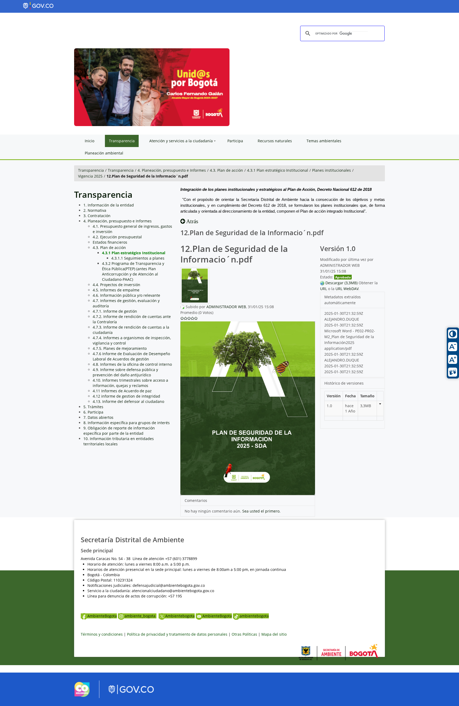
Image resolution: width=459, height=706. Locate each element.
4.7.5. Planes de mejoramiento (120, 348)
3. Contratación (96, 215)
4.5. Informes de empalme (116, 289)
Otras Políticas (244, 634)
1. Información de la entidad (108, 205)
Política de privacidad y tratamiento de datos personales (177, 634)
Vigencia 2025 (90, 176)
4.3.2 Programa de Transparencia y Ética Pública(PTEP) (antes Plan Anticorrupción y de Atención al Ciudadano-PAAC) (133, 271)
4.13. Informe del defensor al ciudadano (128, 401)
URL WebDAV (346, 288)
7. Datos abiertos (98, 417)
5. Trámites (93, 406)
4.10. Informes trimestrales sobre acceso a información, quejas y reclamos (130, 383)
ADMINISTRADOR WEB (226, 306)
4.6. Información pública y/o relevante (126, 295)
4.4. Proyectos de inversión (116, 284)
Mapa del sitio (274, 634)
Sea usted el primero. (261, 511)
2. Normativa (94, 210)
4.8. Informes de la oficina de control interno (132, 364)
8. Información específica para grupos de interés (126, 422)
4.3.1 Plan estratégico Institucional (277, 170)
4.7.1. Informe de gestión (115, 311)
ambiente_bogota (140, 615)
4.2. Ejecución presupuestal (117, 236)
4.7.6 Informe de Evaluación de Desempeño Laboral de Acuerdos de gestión (131, 356)
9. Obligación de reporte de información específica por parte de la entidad (119, 430)
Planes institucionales (331, 170)
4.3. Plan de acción (226, 170)
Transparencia (91, 170)
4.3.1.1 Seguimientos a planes (137, 258)
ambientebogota (254, 615)
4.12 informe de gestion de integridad (126, 396)
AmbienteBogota (102, 615)
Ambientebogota (180, 615)
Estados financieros (110, 242)
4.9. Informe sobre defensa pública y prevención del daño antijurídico (125, 372)
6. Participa (93, 412)
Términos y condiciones (102, 634)
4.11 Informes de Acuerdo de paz (122, 390)
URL (323, 288)
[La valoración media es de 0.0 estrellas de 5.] (182, 318)
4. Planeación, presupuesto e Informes (172, 170)
